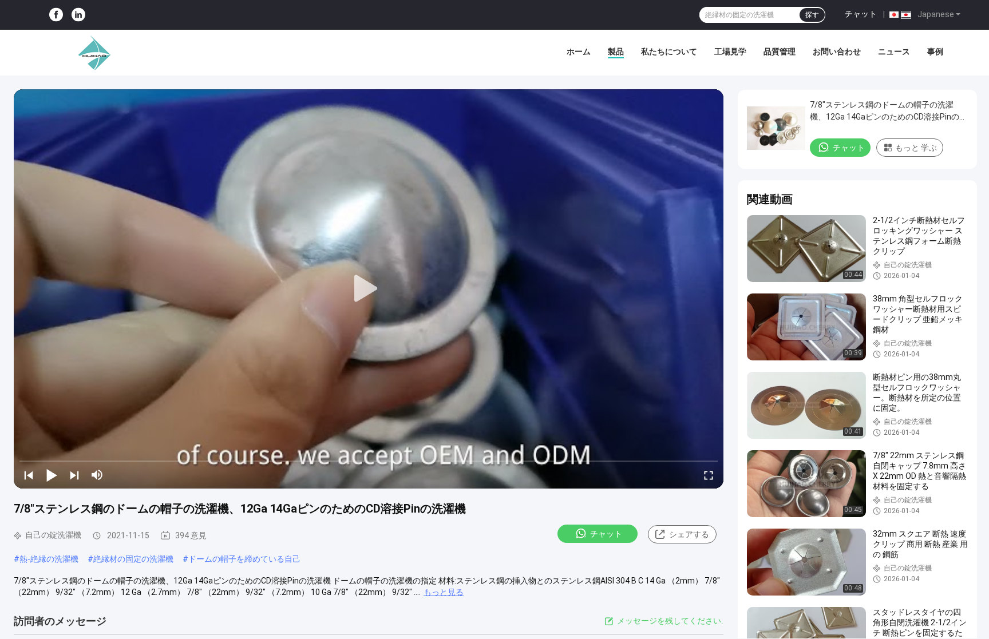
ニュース (894, 51)
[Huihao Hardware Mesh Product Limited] (92, 52)
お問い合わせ (837, 51)
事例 (935, 51)
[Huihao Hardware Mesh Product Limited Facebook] (56, 15)
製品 (616, 51)
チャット (861, 13)
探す (812, 15)
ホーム (579, 51)
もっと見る (444, 592)
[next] (74, 474)
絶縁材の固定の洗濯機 (133, 558)
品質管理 (779, 51)
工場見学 (730, 51)
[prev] (28, 474)
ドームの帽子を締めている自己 (244, 558)
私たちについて (669, 51)
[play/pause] (51, 474)
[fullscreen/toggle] (708, 474)
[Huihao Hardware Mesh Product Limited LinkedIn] (78, 15)
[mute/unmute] (97, 474)
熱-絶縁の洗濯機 (48, 558)
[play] (368, 289)
